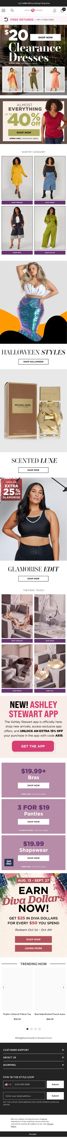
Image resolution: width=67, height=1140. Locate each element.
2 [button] (31, 1029)
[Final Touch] (33, 590)
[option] (33, 3)
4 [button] (40, 1029)
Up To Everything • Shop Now (34, 3)
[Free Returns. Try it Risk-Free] (33, 19)
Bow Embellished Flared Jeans (50, 1014)
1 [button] (27, 1029)
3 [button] (35, 1029)
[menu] (3, 10)
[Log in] (54, 10)
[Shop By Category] (33, 151)
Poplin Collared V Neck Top (17, 1014)
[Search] (12, 10)
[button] (3, 987)
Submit (55, 1095)
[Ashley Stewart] (33, 60)
